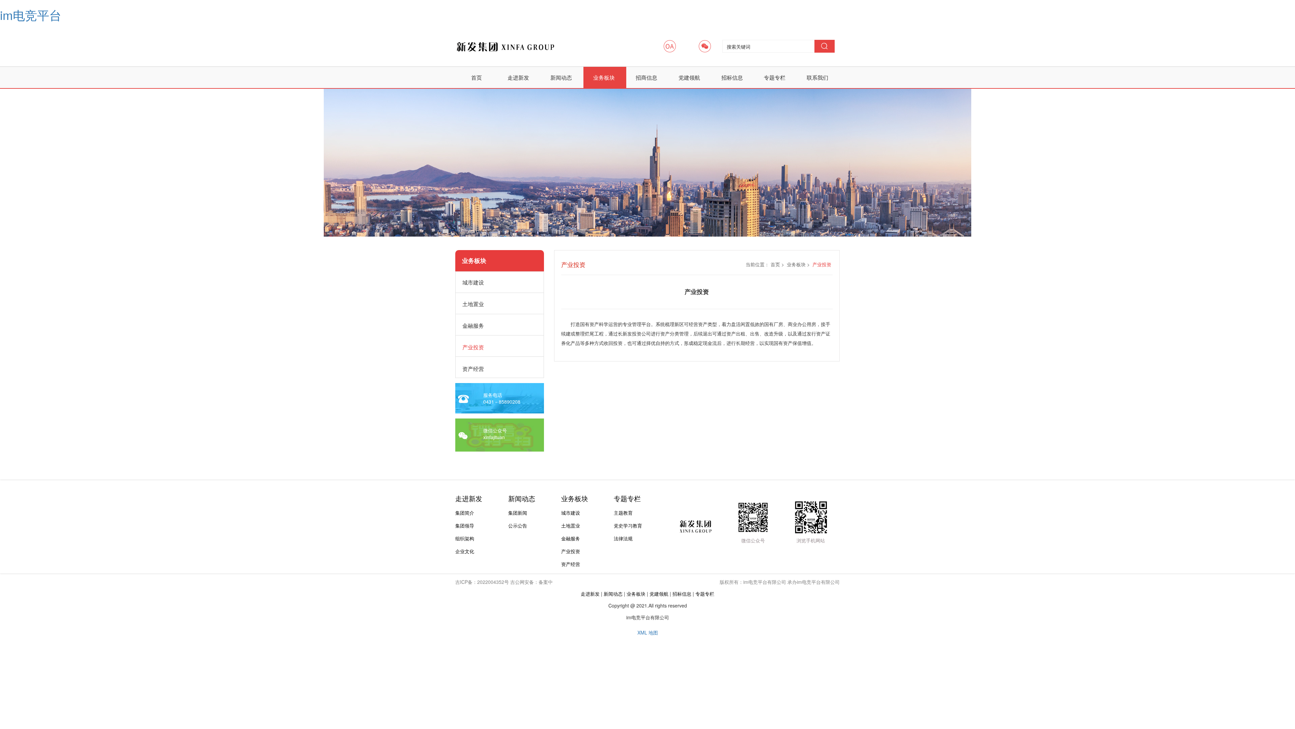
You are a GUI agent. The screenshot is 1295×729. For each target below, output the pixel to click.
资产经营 (570, 564)
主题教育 (623, 512)
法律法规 (623, 538)
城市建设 (570, 512)
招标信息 (732, 77)
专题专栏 (774, 77)
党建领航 (689, 77)
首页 (476, 77)
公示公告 (517, 525)
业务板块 (604, 77)
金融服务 (570, 538)
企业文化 (464, 551)
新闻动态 (561, 77)
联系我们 (817, 77)
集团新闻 (517, 512)
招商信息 (646, 77)
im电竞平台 (30, 14)
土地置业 (570, 525)
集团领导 (464, 525)
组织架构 (464, 538)
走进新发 (518, 77)
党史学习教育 (628, 525)
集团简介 (464, 512)
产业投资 (570, 551)
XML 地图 (647, 632)
